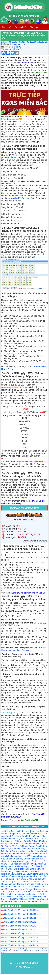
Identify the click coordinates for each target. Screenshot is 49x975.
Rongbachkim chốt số (28, 876)
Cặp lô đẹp (5, 949)
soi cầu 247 (15, 49)
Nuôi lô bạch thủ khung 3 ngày (27, 869)
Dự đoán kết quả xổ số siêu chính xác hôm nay (24, 852)
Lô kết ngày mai (18, 864)
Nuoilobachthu (32, 871)
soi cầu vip (22, 894)
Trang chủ (6, 27)
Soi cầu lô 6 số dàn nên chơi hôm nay (23, 649)
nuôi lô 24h (6, 869)
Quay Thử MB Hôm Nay (18, 949)
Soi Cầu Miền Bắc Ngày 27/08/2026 (21, 930)
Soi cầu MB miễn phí (26, 891)
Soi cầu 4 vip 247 (9, 881)
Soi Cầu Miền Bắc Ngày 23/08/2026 (21, 945)
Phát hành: (6, 44)
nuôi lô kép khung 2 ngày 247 (23, 870)
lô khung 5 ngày (22, 866)
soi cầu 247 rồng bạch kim (30, 461)
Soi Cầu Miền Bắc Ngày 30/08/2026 (21, 918)
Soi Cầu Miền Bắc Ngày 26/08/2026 (21, 933)
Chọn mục (34, 27)
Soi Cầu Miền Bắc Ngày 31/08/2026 (21, 914)
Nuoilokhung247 (8, 874)
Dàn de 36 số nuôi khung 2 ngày (24, 843)
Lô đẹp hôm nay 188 (20, 856)
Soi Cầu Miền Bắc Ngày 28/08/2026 (21, 926)
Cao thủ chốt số (13, 836)
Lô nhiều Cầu (37, 866)
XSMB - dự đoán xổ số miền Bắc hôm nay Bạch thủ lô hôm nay (24, 900)
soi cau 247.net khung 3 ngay (19, 879)
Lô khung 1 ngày (34, 864)
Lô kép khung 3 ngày (19, 861)
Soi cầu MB (39, 889)
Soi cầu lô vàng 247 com (21, 889)
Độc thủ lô (6, 851)
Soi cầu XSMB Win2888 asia (14, 899)
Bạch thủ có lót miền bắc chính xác (28, 593)
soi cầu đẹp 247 (8, 886)
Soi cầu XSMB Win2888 (34, 896)
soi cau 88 (23, 881)
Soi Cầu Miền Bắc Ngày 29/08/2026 (21, 922)
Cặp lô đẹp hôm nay (31, 836)
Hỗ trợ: (5, 47)
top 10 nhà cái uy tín (26, 951)
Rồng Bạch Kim (24, 874)
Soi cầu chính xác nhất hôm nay (32, 884)
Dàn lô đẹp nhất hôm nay (32, 849)
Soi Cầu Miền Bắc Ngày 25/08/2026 (21, 937)
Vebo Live (11, 951)
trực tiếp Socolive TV (34, 949)
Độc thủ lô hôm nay (21, 851)
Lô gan (9, 859)
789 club (37, 951)
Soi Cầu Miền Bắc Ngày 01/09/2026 (21, 910)
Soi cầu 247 (20, 27)
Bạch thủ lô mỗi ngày (27, 833)
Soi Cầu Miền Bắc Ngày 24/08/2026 (21, 941)
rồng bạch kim (19, 44)
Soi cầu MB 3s (8, 891)
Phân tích (19, 33)
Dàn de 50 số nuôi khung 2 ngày (20, 846)
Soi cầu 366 (39, 879)
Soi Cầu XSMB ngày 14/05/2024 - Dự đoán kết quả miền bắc (24, 42)
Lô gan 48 (17, 859)
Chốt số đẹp (27, 838)
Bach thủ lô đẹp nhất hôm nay (24, 831)
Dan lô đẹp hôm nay (10, 849)
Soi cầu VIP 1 (34, 894)
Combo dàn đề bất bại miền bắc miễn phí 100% (24, 826)
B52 (17, 951)
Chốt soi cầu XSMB (24, 841)
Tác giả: (5, 49)
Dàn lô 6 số (41, 846)
